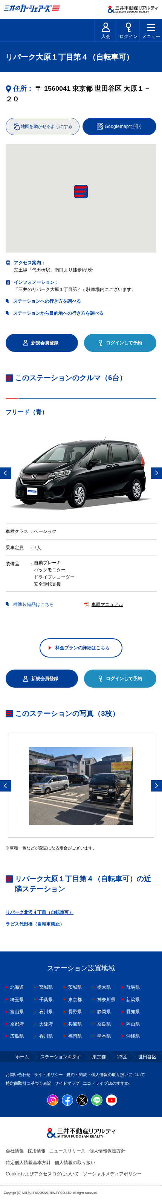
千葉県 (46, 999)
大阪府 (46, 1024)
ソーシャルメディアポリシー (112, 1174)
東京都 (75, 999)
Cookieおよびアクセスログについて (42, 1174)
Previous (5, 473)
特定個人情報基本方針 (28, 1162)
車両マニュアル (107, 604)
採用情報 (37, 1151)
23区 (122, 1056)
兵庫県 (75, 1024)
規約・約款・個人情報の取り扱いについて (105, 1074)
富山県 (17, 1011)
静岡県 (104, 1011)
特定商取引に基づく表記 (28, 1083)
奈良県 (104, 1024)
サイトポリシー (48, 1074)
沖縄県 (133, 1036)
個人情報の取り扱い (75, 1162)
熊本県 (104, 1036)
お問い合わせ (18, 1074)
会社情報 (15, 1151)
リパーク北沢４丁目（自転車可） (39, 912)
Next (156, 473)
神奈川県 (106, 999)
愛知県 (133, 1011)
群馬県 (133, 987)
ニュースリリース (67, 1151)
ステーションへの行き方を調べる (47, 301)
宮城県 (46, 987)
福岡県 (75, 1036)
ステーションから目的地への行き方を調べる (58, 313)
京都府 (17, 1024)
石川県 (46, 1011)
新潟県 (133, 999)
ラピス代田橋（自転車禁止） (35, 924)
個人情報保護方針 (107, 1151)
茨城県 (75, 987)
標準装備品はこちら (33, 604)
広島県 (17, 1036)
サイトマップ (67, 1083)
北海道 (17, 987)
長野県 (75, 1011)
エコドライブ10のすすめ (106, 1083)
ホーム (22, 1056)
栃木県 (104, 987)
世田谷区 (147, 1056)
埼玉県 (17, 999)
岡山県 (133, 1024)
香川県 (46, 1036)
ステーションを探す (60, 1056)
